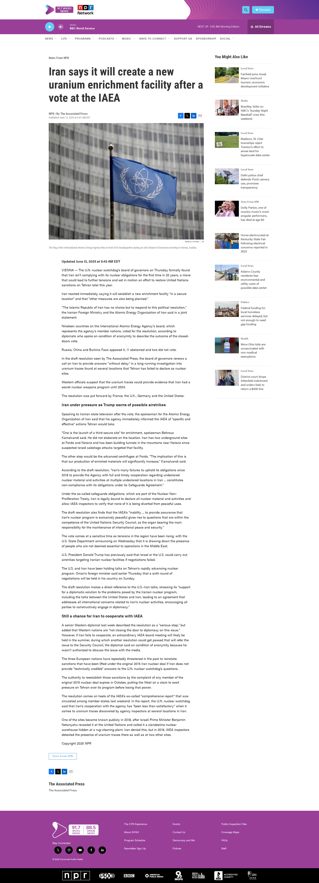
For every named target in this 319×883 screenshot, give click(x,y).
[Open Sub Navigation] (55, 38)
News (49, 38)
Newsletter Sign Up (135, 848)
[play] (50, 27)
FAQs (224, 840)
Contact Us (179, 832)
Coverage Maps (230, 832)
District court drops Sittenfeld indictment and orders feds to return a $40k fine (254, 382)
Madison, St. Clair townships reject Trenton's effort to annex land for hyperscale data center (255, 147)
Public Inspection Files (234, 824)
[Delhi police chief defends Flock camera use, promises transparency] (227, 176)
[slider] (66, 27)
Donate (264, 10)
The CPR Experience (135, 824)
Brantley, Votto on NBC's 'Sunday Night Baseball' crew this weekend (254, 112)
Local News (247, 68)
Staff (223, 848)
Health (244, 338)
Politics (245, 302)
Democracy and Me (184, 840)
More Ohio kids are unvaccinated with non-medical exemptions (253, 350)
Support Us (183, 38)
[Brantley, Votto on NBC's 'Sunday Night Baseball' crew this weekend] (227, 108)
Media (244, 100)
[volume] (61, 27)
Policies (177, 848)
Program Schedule (134, 840)
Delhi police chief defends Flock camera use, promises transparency (255, 181)
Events (176, 824)
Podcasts (106, 38)
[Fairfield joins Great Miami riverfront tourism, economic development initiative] (227, 75)
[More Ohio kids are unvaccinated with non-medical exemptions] (227, 345)
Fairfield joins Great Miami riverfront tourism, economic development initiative (255, 80)
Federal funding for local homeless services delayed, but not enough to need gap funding (254, 316)
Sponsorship (206, 38)
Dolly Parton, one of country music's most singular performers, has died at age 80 (255, 213)
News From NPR (59, 58)
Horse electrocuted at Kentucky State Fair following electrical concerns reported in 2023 (255, 243)
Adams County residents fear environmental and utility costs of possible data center (254, 279)
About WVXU (131, 832)
